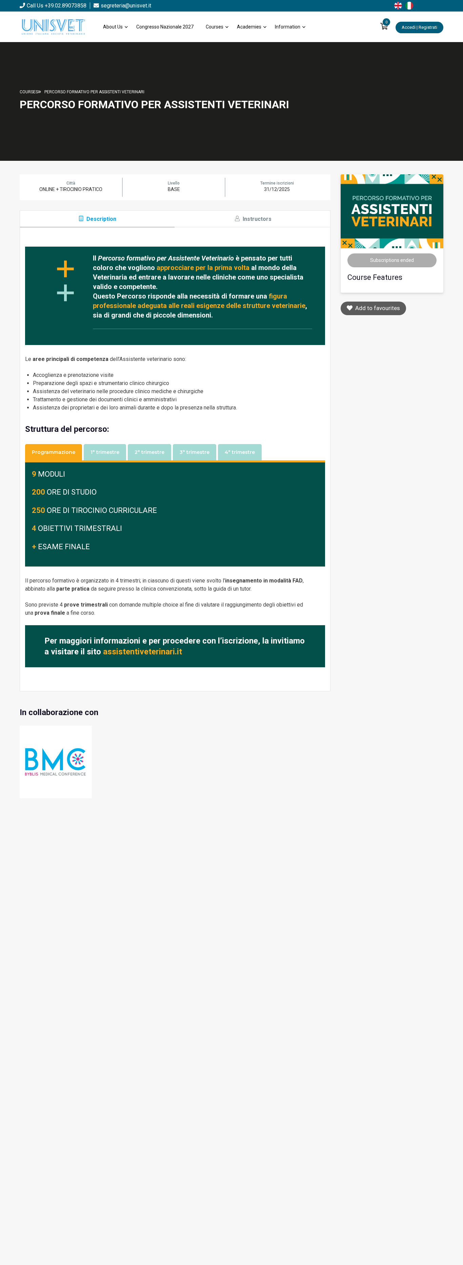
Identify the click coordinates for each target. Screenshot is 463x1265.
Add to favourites (376, 308)
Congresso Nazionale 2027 (165, 27)
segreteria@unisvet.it (126, 5)
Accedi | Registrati (419, 27)
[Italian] (411, 4)
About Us (113, 27)
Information (287, 27)
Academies (249, 27)
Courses (214, 27)
